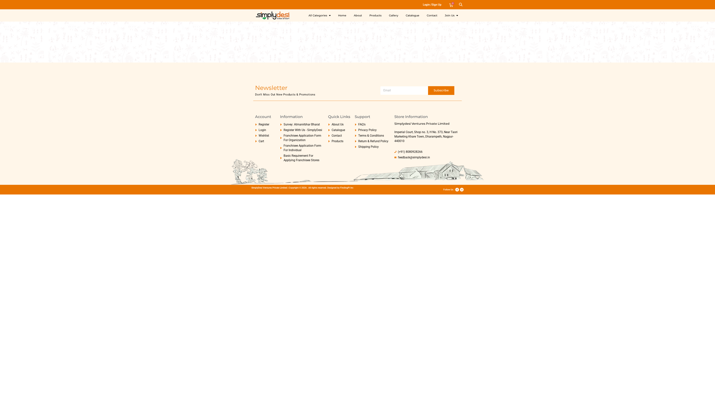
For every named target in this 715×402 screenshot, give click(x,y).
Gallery (393, 15)
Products (375, 15)
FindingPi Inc (346, 187)
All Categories (318, 15)
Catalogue (412, 15)
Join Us (450, 15)
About (358, 15)
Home (342, 15)
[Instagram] (462, 190)
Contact (432, 15)
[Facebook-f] (457, 190)
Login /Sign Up (432, 4)
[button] (460, 5)
